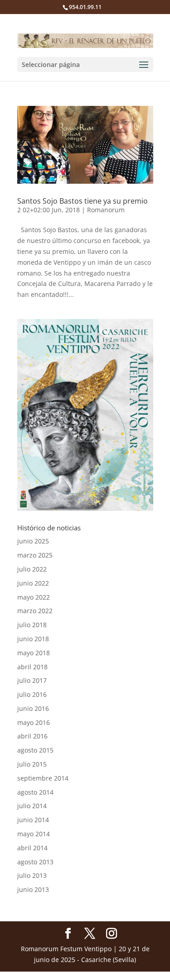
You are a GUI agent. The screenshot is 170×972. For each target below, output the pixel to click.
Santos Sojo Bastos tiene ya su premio (82, 201)
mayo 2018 (33, 652)
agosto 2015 (35, 750)
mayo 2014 (33, 833)
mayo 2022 (33, 597)
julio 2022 (32, 569)
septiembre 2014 (42, 778)
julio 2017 (32, 680)
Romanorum (106, 209)
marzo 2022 (35, 610)
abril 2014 (32, 847)
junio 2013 (33, 889)
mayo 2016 (33, 722)
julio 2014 (32, 805)
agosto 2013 (35, 862)
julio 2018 (32, 624)
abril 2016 (32, 736)
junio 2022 (33, 583)
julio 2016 (32, 694)
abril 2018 (32, 666)
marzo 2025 (35, 555)
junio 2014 (33, 819)
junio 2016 (33, 708)
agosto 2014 (35, 792)
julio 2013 (32, 875)
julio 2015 (32, 764)
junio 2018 (33, 638)
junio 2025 (33, 541)
